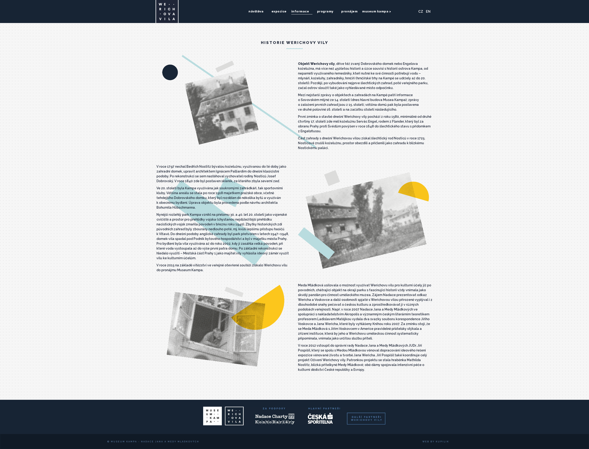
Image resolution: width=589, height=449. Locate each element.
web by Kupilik (435, 441)
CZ (420, 11)
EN (428, 11)
